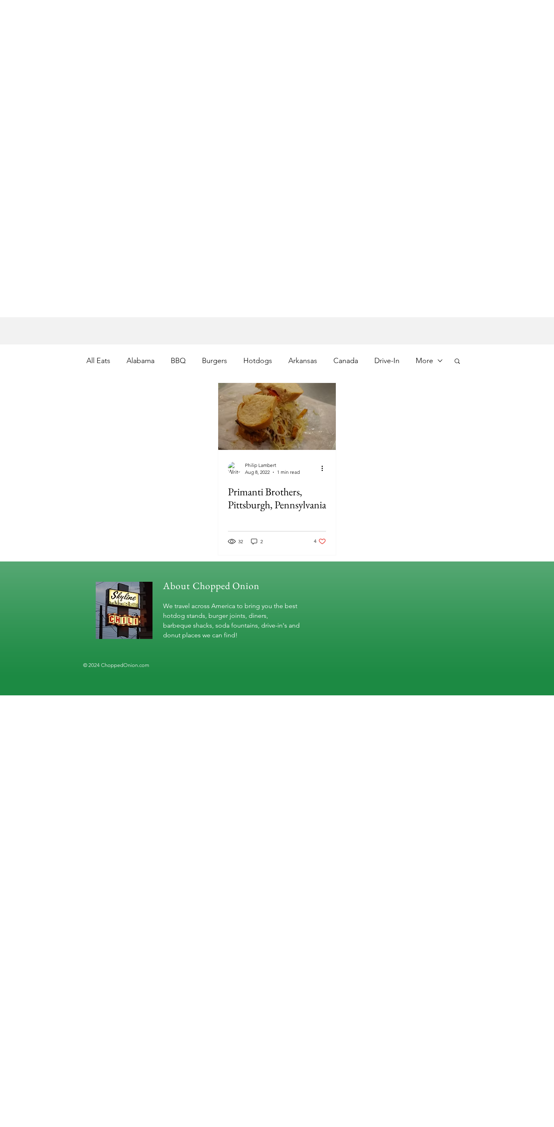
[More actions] (325, 468)
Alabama (141, 360)
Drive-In (386, 360)
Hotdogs (257, 360)
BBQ (178, 360)
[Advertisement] (243, 260)
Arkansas (302, 360)
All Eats (98, 360)
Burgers (214, 360)
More (424, 360)
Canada (345, 360)
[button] (457, 361)
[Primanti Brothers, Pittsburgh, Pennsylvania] (277, 416)
